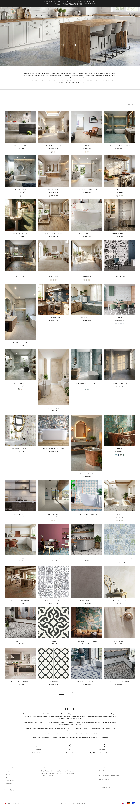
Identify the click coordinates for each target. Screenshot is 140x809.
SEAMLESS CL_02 (86, 600)
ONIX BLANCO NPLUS (119, 600)
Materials (109, 15)
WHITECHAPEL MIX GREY (119, 681)
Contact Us (8, 771)
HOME (27, 15)
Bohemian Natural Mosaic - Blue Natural (119, 559)
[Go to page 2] (78, 692)
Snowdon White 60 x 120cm (87, 189)
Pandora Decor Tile (20, 448)
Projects (7, 777)
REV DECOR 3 (53, 641)
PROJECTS (89, 15)
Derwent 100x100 (87, 274)
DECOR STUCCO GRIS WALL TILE (53, 600)
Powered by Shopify (82, 803)
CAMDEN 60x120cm (20, 383)
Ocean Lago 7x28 (53, 318)
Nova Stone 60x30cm (119, 641)
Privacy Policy (9, 787)
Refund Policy (9, 784)
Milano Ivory (53, 514)
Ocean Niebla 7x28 (119, 233)
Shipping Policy (9, 780)
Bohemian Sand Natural (86, 233)
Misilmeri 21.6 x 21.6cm (53, 558)
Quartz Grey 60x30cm (20, 558)
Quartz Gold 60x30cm (20, 600)
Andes (119, 318)
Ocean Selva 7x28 (20, 233)
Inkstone (86, 145)
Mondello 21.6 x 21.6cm (20, 681)
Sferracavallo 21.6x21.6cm (86, 514)
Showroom (8, 774)
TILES (35, 15)
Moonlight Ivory (20, 342)
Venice (120, 514)
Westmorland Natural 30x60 (20, 274)
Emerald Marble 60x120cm (86, 641)
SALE (99, 15)
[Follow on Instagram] (5, 797)
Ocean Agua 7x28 (86, 318)
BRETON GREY (86, 558)
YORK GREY (20, 641)
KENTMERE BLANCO (53, 145)
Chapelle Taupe (20, 145)
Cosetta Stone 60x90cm (53, 274)
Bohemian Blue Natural (20, 189)
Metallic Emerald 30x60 (120, 145)
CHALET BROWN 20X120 (53, 233)
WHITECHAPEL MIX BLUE (86, 681)
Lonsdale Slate (53, 189)
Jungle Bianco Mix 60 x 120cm (53, 448)
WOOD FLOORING (47, 15)
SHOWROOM (77, 15)
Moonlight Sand (53, 408)
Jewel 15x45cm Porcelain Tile (86, 383)
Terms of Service (9, 790)
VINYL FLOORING (63, 15)
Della (119, 448)
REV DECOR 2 (53, 681)
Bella (119, 189)
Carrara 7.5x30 (20, 514)
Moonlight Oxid (86, 473)
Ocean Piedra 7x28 (119, 383)
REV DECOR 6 (120, 274)
